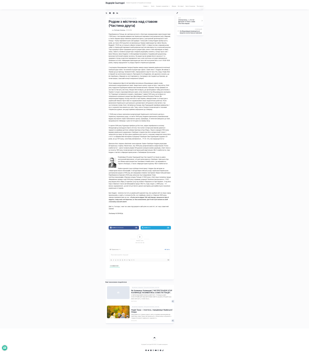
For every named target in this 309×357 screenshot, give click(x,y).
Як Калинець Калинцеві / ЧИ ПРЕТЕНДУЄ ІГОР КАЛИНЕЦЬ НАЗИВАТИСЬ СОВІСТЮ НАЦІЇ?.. (151, 291)
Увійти (168, 249)
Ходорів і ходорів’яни (162, 6)
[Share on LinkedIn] (117, 13)
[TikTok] (163, 350)
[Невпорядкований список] (122, 260)
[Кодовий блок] (127, 260)
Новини (145, 6)
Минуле (174, 6)
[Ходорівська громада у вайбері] (153, 350)
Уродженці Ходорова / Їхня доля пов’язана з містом (122, 18)
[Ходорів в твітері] (148, 350)
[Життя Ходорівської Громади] (146, 350)
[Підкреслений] (116, 260)
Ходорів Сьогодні (115, 3)
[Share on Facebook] (110, 13)
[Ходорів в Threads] (160, 350)
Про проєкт (200, 6)
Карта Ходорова (190, 6)
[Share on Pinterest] (113, 13)
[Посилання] (129, 260)
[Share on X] (106, 13)
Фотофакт (181, 6)
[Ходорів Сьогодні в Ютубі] (155, 350)
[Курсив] (113, 260)
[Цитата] (125, 260)
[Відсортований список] (120, 260)
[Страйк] (118, 260)
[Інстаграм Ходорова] (158, 350)
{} (131, 260)
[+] (133, 260)
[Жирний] (111, 260)
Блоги (152, 6)
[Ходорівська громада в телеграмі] (151, 350)
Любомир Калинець (119, 30)
